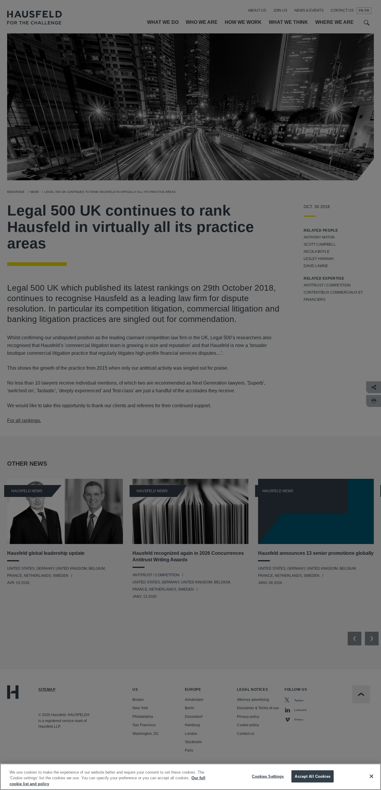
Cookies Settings (268, 776)
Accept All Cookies (312, 776)
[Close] (371, 776)
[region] (190, 776)
